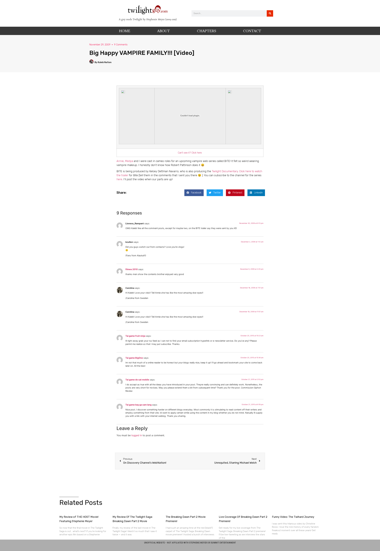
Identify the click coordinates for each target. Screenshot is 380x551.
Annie (120, 161)
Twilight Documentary (225, 171)
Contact (252, 31)
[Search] (270, 13)
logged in (136, 435)
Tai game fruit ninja (135, 336)
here (119, 179)
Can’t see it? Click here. (190, 152)
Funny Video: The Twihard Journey (293, 517)
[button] (194, 192)
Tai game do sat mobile (137, 379)
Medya (129, 161)
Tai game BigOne (134, 358)
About (163, 31)
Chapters (206, 31)
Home (124, 31)
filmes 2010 (131, 269)
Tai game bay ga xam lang (138, 404)
